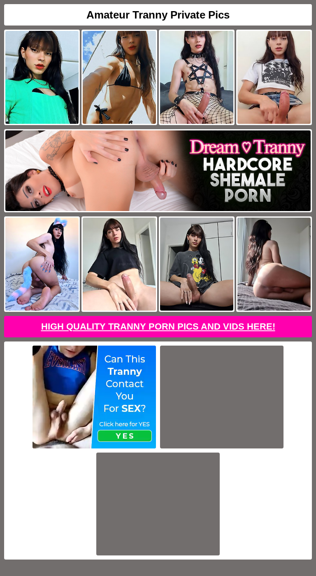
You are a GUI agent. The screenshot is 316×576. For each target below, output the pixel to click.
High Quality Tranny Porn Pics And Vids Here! (158, 326)
